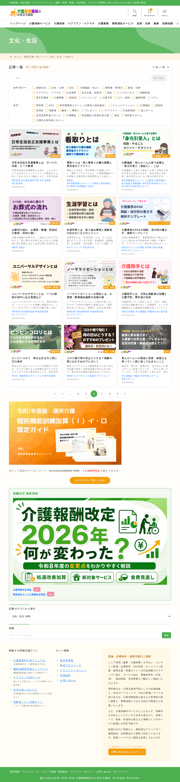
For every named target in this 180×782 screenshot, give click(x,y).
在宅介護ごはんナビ (25, 689)
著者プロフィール (70, 665)
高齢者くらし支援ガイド (28, 702)
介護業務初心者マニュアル (29, 660)
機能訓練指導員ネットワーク (30, 669)
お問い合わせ (68, 680)
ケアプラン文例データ (26, 677)
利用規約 (65, 675)
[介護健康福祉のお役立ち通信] (25, 12)
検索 (11, 628)
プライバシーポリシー (73, 670)
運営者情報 (66, 660)
